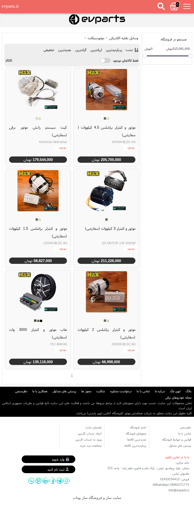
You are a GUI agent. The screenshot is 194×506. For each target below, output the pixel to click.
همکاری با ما (39, 391)
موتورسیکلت (96, 37)
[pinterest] (38, 481)
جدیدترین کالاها (136, 439)
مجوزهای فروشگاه (136, 433)
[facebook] (53, 481)
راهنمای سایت (93, 427)
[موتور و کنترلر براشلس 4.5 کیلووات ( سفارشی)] (106, 89)
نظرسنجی (21, 391)
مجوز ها (86, 391)
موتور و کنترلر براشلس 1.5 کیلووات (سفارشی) (38, 232)
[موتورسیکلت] (97, 19)
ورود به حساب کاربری (89, 439)
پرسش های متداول (64, 391)
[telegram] (60, 481)
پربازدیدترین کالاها (135, 445)
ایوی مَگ (175, 391)
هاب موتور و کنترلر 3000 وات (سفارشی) (38, 333)
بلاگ (188, 391)
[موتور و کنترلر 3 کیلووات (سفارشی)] (106, 190)
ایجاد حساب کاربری (90, 433)
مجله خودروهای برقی (178, 397)
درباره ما (160, 391)
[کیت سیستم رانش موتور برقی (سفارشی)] (38, 89)
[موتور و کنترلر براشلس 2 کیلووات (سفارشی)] (106, 291)
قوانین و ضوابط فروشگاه (176, 439)
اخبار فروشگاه (138, 427)
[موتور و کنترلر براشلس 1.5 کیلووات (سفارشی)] (38, 190)
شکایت (100, 391)
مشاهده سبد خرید (91, 445)
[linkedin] (45, 481)
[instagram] (66, 481)
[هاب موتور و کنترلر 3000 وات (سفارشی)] (38, 291)
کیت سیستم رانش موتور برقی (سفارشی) (38, 131)
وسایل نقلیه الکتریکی (123, 37)
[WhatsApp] (31, 481)
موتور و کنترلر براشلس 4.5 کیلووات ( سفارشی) (106, 131)
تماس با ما (143, 391)
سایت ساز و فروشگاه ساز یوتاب (97, 498)
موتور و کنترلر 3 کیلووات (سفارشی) (110, 228)
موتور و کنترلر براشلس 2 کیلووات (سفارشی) (106, 333)
